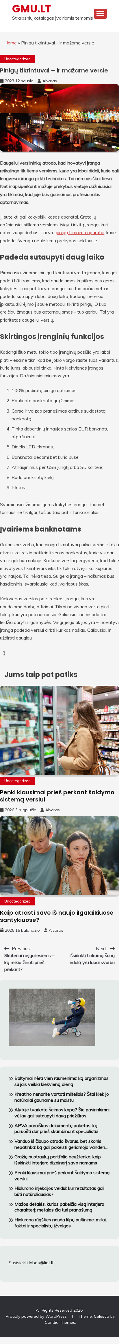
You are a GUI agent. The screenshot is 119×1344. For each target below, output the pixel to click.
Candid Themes (60, 1322)
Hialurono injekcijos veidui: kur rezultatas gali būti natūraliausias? (59, 1191)
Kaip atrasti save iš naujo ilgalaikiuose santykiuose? (57, 916)
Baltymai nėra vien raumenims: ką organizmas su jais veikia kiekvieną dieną (61, 1081)
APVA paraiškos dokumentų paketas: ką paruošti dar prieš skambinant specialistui (56, 1128)
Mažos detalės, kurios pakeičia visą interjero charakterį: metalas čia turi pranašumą (59, 1207)
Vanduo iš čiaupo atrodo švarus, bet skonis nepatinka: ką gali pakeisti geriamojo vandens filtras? (60, 1144)
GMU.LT (31, 8)
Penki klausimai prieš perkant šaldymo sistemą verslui (57, 796)
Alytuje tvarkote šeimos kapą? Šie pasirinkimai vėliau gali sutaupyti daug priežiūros (61, 1113)
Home (10, 43)
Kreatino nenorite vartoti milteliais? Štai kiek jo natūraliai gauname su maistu (61, 1097)
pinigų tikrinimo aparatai (80, 232)
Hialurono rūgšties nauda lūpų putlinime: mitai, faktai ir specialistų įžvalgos (60, 1223)
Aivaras (49, 80)
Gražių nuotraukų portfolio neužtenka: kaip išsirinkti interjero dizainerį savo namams (57, 1160)
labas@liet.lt (41, 1262)
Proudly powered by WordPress (37, 1316)
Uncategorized (17, 59)
